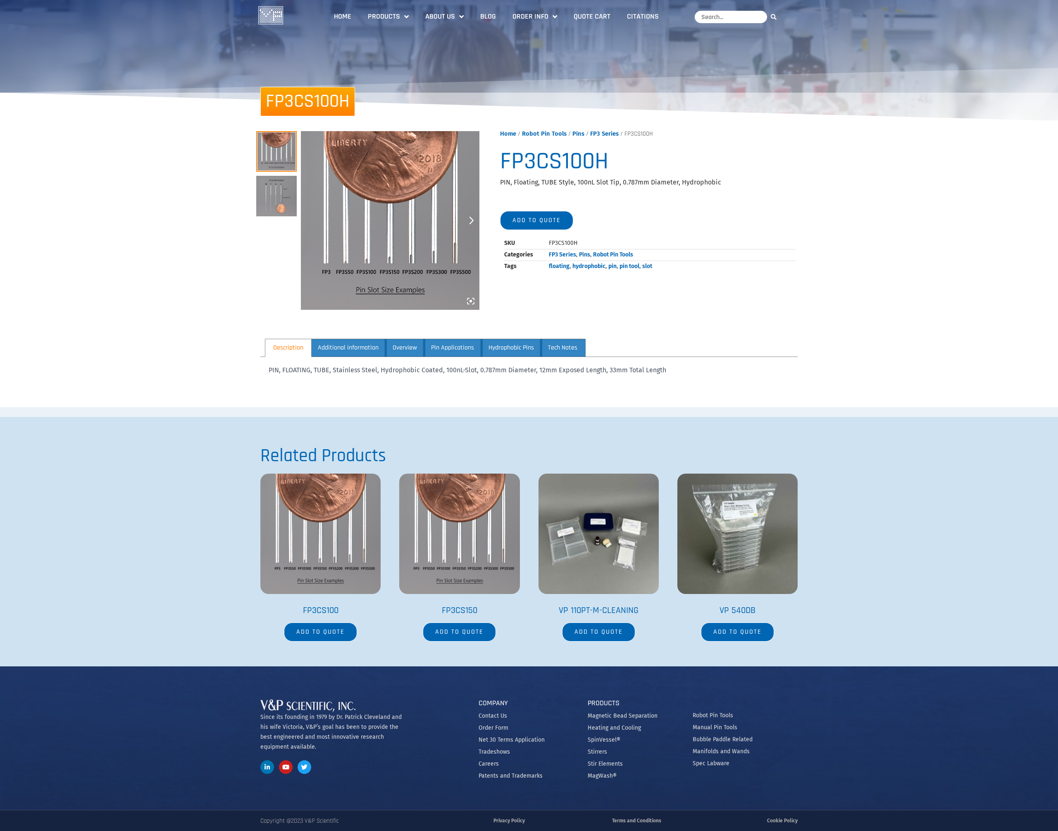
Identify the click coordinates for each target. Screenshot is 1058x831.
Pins (578, 133)
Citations (643, 16)
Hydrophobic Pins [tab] (511, 347)
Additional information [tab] (348, 347)
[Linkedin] (267, 767)
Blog (488, 16)
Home (342, 16)
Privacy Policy (509, 821)
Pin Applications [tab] (452, 347)
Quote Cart (592, 16)
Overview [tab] (405, 347)
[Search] (776, 16)
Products (384, 16)
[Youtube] (286, 767)
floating (559, 266)
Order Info (530, 16)
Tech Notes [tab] (562, 347)
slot (647, 266)
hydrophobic (588, 266)
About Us (440, 16)
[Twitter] (304, 767)
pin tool (629, 266)
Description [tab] (288, 347)
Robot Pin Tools (544, 133)
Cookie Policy (782, 821)
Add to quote (536, 220)
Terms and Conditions (636, 821)
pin (612, 266)
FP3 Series (604, 133)
